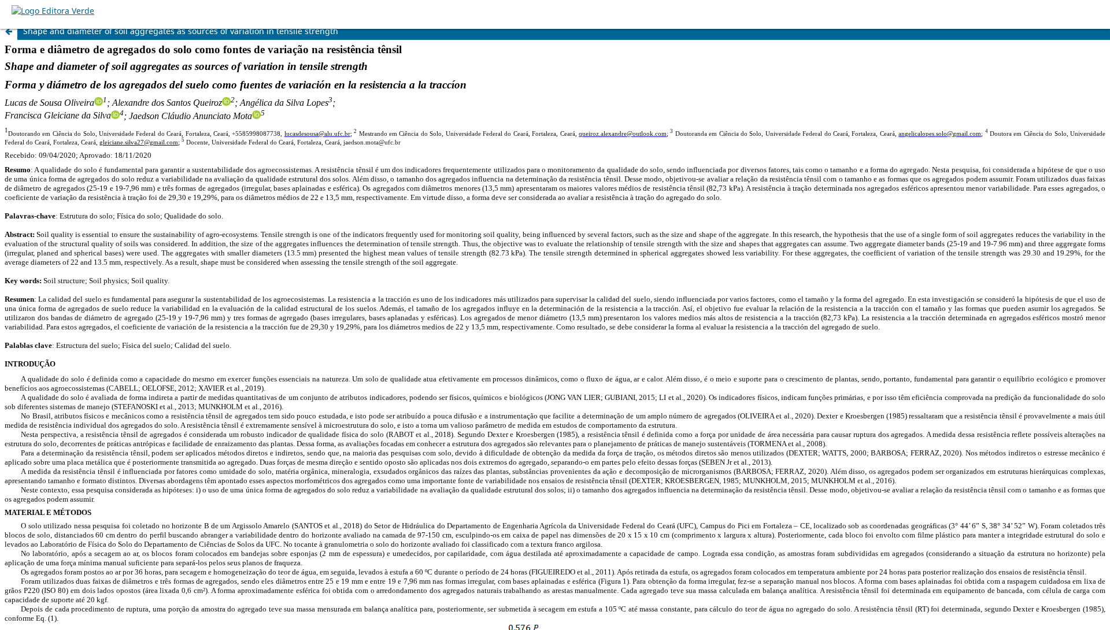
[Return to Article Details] (8, 31)
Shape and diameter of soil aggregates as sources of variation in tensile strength (180, 30)
